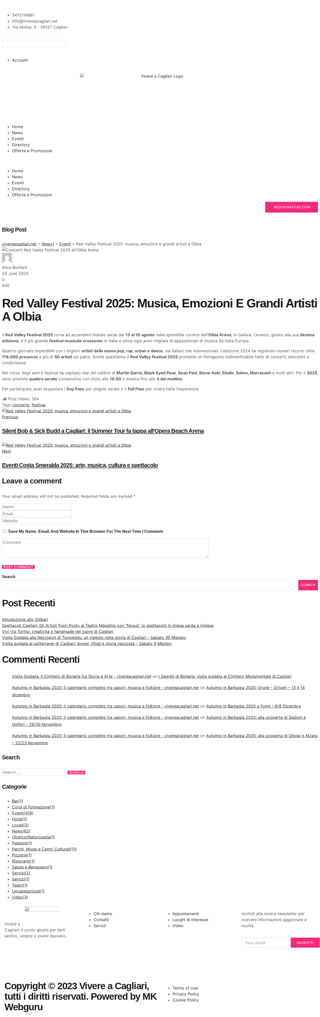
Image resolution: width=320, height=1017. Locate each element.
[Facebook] (10, 954)
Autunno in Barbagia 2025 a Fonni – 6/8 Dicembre (253, 706)
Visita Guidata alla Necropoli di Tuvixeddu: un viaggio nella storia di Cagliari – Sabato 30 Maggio (94, 637)
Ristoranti (23, 861)
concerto (21, 404)
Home (17, 126)
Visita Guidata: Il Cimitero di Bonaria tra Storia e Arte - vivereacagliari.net (81, 676)
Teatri (20, 885)
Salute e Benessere (32, 867)
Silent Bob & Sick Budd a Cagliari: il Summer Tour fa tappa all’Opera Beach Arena (103, 431)
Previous (10, 416)
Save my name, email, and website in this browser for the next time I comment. (86, 531)
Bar (17, 800)
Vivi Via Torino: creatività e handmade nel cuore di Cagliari (57, 631)
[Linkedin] (66, 954)
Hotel (19, 818)
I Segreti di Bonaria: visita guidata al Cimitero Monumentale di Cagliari (225, 676)
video (20, 897)
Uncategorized (28, 891)
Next (6, 451)
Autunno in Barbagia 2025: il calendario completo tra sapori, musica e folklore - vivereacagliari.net (105, 687)
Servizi (21, 873)
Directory (21, 144)
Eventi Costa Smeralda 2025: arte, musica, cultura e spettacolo (80, 465)
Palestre (22, 842)
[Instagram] (38, 954)
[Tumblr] (10, 968)
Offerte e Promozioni (32, 150)
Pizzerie (22, 855)
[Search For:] (35, 772)
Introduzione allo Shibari (25, 619)
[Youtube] (52, 954)
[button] (160, 50)
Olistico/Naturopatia (33, 836)
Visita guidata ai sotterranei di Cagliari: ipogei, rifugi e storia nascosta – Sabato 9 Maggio (87, 643)
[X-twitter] (24, 954)
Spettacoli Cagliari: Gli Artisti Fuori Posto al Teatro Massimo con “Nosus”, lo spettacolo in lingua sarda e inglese (108, 625)
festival (39, 404)
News (17, 132)
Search (9, 577)
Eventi (18, 138)
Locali (20, 824)
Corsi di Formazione (33, 806)
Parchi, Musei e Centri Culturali (44, 849)
